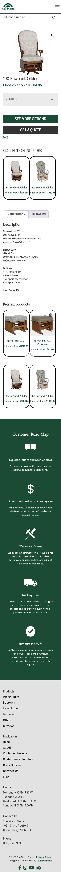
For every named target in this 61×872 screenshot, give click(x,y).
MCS (6, 137)
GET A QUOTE (30, 130)
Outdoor (8, 726)
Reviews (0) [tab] (38, 214)
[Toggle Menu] (57, 6)
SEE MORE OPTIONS (30, 119)
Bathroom (9, 714)
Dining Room (11, 697)
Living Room (11, 708)
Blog (6, 777)
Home (7, 742)
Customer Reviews (15, 753)
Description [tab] (15, 214)
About (7, 747)
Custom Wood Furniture (18, 759)
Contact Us (10, 771)
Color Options (12, 765)
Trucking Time (30, 595)
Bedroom (9, 702)
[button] (52, 35)
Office (7, 720)
